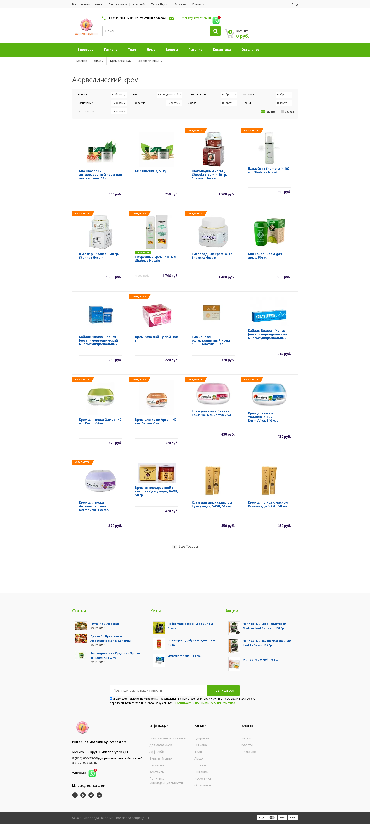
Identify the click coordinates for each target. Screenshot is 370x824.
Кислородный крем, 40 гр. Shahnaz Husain (212, 256)
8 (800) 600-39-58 (85, 758)
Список (289, 112)
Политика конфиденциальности (166, 780)
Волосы (200, 765)
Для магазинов (118, 4)
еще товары (188, 546)
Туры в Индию (160, 4)
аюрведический (149, 61)
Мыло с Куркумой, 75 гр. (260, 659)
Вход (295, 4)
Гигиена (200, 745)
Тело (198, 752)
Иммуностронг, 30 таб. (184, 656)
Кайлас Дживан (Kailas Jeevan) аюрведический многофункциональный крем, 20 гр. (267, 334)
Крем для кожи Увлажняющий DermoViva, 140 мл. (263, 417)
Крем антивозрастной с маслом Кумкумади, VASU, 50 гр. (156, 491)
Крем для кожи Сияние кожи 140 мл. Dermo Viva (211, 413)
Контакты (198, 4)
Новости (246, 745)
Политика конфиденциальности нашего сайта (205, 703)
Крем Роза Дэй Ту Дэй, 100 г (156, 339)
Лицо (97, 61)
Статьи (245, 738)
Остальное (202, 785)
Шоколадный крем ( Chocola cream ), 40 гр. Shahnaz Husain (209, 174)
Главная (81, 61)
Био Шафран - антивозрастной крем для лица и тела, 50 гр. (100, 174)
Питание (201, 772)
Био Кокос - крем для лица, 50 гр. (265, 256)
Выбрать (117, 94)
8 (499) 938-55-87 (85, 763)
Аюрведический (168, 94)
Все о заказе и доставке (87, 4)
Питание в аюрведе (105, 623)
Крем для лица (120, 61)
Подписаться (223, 690)
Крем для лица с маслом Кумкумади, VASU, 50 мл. (212, 504)
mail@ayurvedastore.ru (196, 18)
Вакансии (180, 4)
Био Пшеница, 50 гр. (151, 171)
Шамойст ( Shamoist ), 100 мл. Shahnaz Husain (268, 170)
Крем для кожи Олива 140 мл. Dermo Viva (100, 421)
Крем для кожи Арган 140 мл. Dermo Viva (155, 421)
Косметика (202, 778)
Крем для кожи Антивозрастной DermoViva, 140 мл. (94, 506)
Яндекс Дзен (249, 752)
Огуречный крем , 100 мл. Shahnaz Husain (156, 259)
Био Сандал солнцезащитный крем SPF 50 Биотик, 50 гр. (211, 340)
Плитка (270, 112)
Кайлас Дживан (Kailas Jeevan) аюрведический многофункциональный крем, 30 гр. (98, 340)
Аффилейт (139, 4)
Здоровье (201, 738)
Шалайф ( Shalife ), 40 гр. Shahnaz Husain (99, 256)
